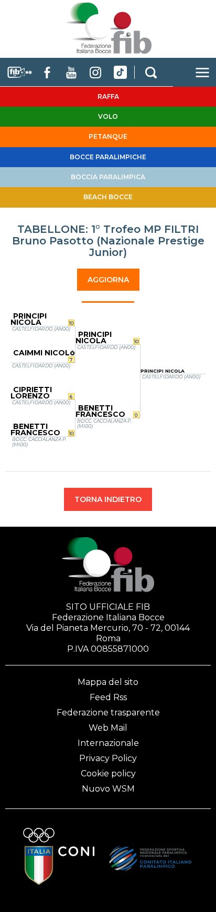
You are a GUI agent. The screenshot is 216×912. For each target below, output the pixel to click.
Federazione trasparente (108, 713)
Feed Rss (108, 697)
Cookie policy (108, 773)
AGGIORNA (108, 279)
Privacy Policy (108, 758)
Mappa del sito (108, 682)
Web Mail (108, 728)
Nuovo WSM (108, 789)
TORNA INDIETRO (108, 499)
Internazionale (108, 743)
